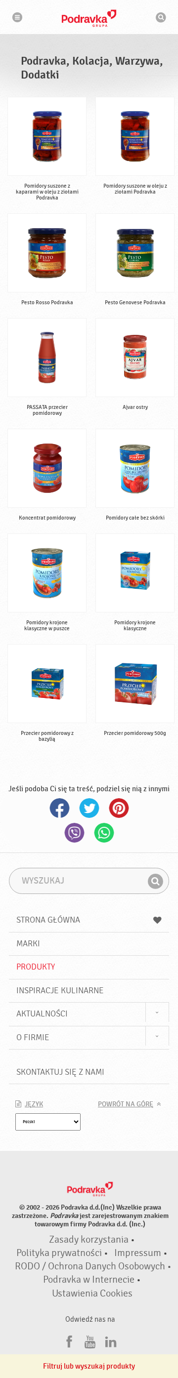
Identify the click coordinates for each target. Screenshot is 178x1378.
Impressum (137, 1253)
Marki (28, 943)
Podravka (89, 18)
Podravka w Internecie (88, 1279)
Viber (74, 833)
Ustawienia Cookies (92, 1293)
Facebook (59, 808)
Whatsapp (104, 833)
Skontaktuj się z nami (60, 1072)
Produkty (35, 967)
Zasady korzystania (89, 1239)
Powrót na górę (125, 1104)
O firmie (32, 1037)
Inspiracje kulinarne (60, 990)
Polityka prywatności (59, 1253)
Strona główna (48, 920)
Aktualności (42, 1013)
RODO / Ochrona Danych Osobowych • (93, 1266)
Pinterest (119, 808)
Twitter (89, 808)
